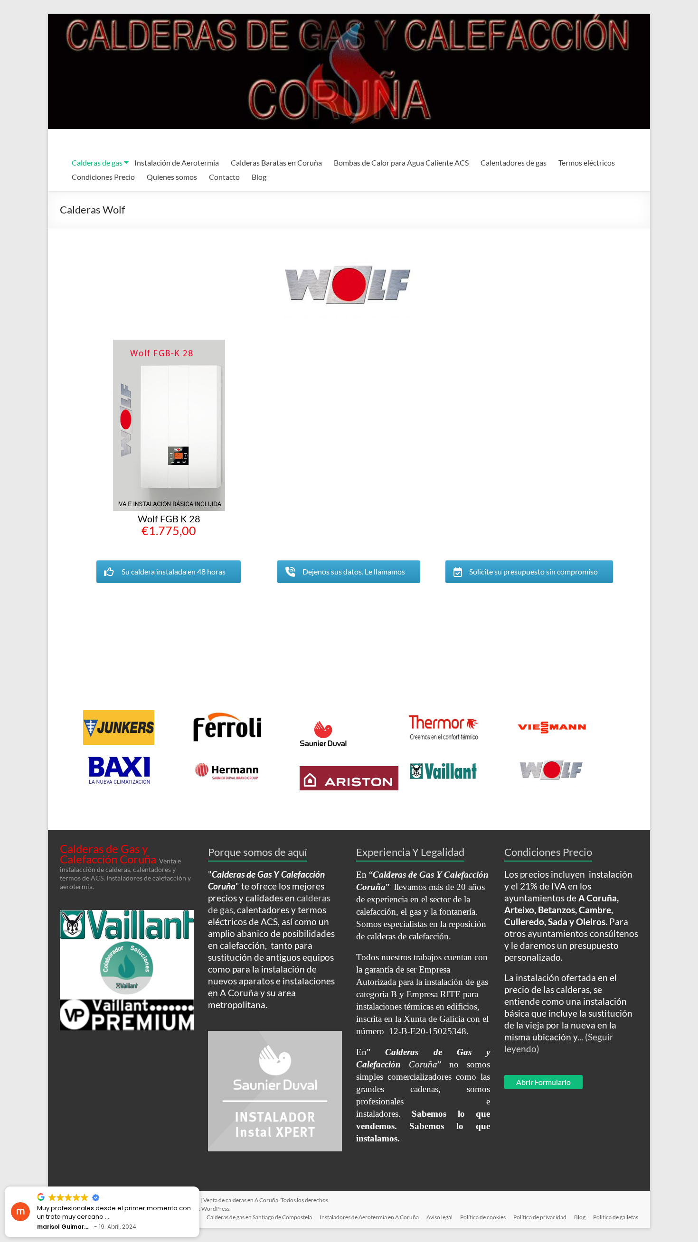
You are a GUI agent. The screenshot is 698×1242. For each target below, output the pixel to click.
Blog (259, 176)
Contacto (224, 176)
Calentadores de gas (514, 162)
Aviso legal (439, 1217)
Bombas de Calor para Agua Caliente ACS (401, 162)
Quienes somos (172, 176)
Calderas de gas (97, 162)
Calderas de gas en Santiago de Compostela (259, 1217)
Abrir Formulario (543, 1081)
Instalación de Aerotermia (176, 162)
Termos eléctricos (586, 162)
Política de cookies (483, 1217)
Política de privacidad (539, 1217)
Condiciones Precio (103, 176)
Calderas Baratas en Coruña (276, 162)
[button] (199, 1187)
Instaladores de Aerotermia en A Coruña (369, 1217)
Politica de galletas (615, 1217)
